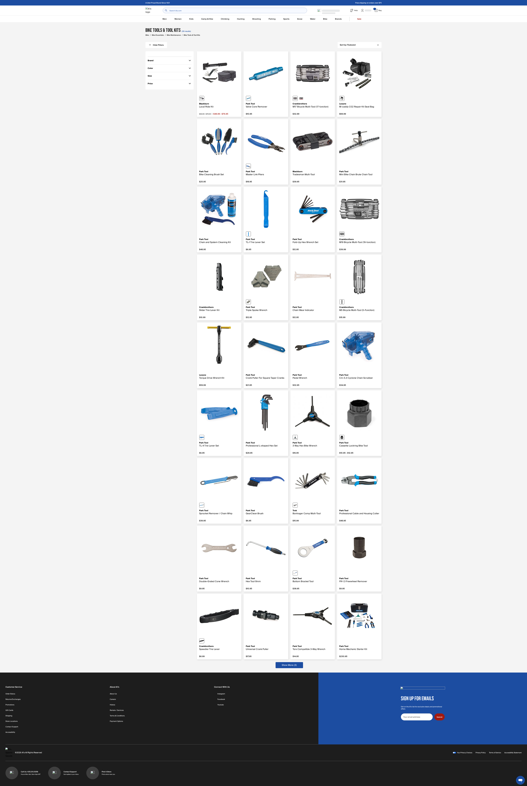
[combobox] (235, 10)
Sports (286, 19)
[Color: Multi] (248, 301)
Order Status (10, 694)
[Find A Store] (92, 773)
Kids (191, 19)
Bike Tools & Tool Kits (192, 35)
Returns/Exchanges (13, 699)
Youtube (220, 705)
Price (151, 84)
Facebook (221, 699)
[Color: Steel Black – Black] (295, 505)
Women (178, 19)
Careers (113, 699)
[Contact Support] (54, 773)
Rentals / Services (117, 710)
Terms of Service (495, 752)
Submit (439, 717)
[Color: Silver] (341, 301)
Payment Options (116, 721)
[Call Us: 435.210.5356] (11, 773)
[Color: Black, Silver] (295, 98)
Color (151, 69)
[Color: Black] (201, 98)
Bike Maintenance (174, 35)
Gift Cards (9, 710)
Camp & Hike (207, 19)
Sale (359, 19)
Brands (338, 19)
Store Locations (11, 721)
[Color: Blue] (248, 98)
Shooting (256, 19)
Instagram (221, 694)
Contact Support (11, 727)
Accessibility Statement (513, 752)
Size (151, 76)
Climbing (225, 19)
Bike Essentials (158, 35)
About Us (113, 694)
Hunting (241, 19)
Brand (151, 61)
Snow (299, 19)
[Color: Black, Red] (301, 98)
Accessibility (10, 732)
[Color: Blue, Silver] (295, 573)
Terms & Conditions (117, 716)
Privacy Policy (481, 752)
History (112, 705)
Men (164, 19)
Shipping (8, 716)
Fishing (272, 19)
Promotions (9, 705)
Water (312, 19)
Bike (325, 19)
